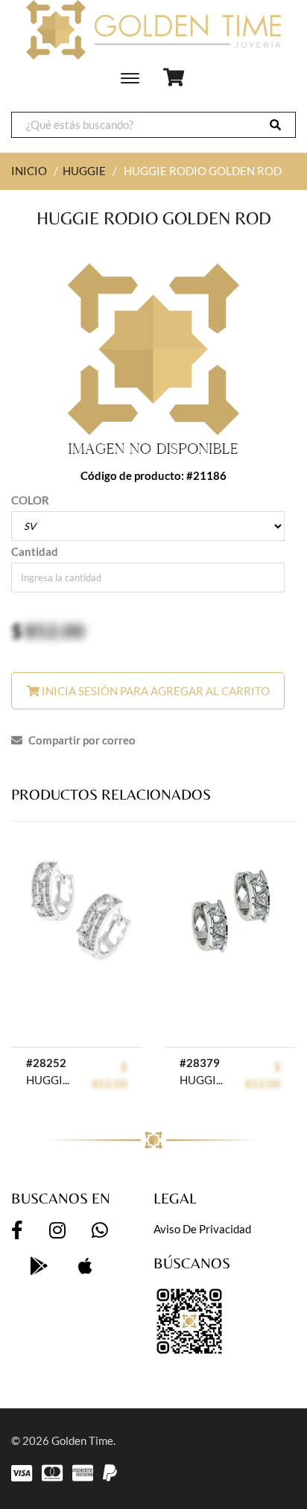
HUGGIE (84, 170)
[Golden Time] (153, 30)
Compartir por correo (81, 740)
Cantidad (34, 551)
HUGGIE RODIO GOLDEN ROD (50, 1079)
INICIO (29, 170)
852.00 (55, 630)
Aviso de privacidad (202, 1229)
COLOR (30, 500)
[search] (275, 125)
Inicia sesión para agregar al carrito (154, 690)
